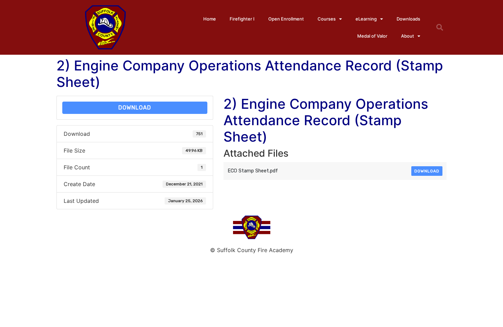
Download (134, 107)
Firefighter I (242, 19)
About (407, 36)
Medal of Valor (372, 36)
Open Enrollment (286, 19)
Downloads (408, 19)
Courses (327, 19)
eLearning (366, 19)
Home (209, 19)
